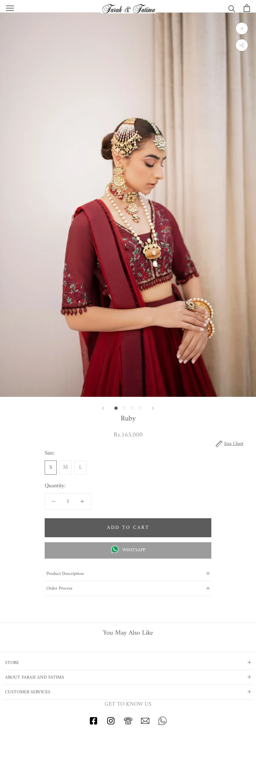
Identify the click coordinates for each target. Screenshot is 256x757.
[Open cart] (247, 8)
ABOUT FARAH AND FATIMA (34, 677)
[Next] (153, 408)
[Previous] (103, 408)
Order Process (59, 588)
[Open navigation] (10, 8)
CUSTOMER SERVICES (27, 692)
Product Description (65, 574)
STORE (12, 663)
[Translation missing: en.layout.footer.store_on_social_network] (93, 724)
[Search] (231, 8)
